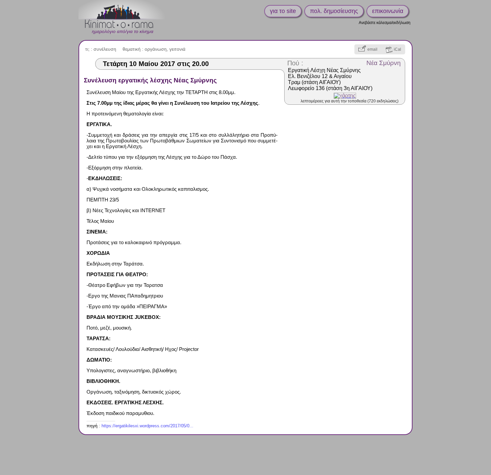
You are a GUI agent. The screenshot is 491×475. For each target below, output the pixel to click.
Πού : (295, 63)
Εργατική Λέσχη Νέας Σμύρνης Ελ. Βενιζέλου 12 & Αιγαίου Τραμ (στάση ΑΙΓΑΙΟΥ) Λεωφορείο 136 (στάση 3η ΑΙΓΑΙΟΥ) (330, 79)
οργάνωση (156, 49)
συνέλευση (105, 49)
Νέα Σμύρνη (383, 62)
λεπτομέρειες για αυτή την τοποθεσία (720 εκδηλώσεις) (349, 101)
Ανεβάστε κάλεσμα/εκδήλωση (385, 22)
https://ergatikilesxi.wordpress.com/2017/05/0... (147, 425)
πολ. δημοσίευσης (334, 11)
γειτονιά (177, 49)
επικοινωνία (387, 11)
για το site (283, 11)
